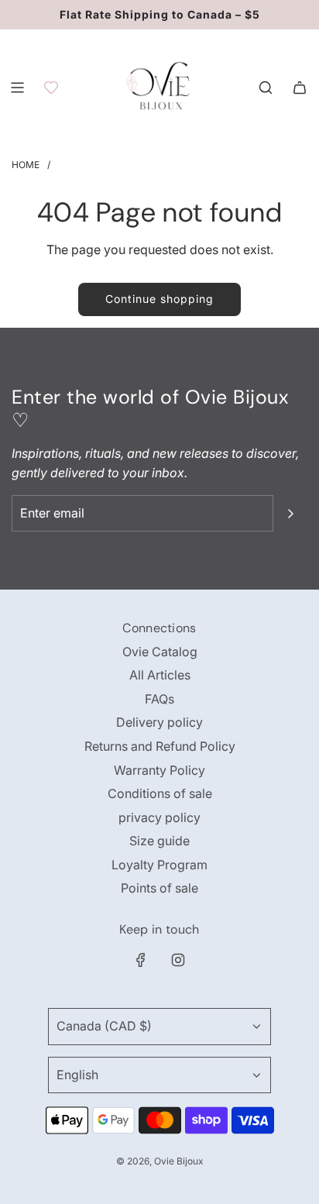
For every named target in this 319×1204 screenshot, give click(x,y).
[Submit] (290, 514)
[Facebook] (141, 960)
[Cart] (300, 88)
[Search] (266, 88)
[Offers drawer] (51, 88)
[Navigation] (17, 88)
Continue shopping (159, 298)
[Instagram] (178, 960)
